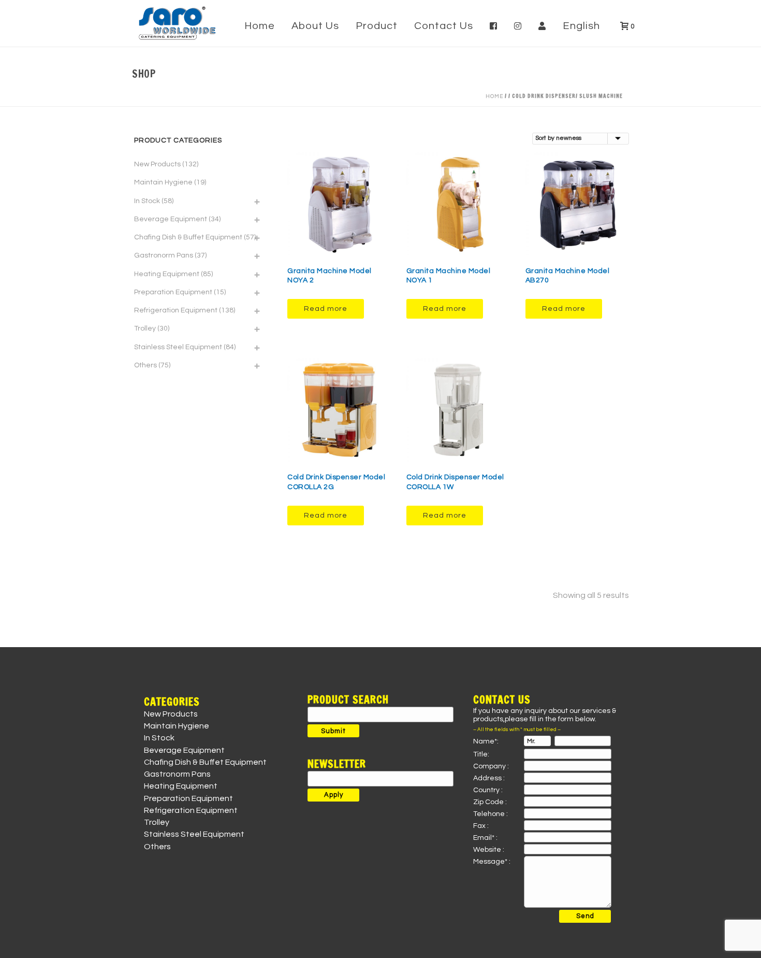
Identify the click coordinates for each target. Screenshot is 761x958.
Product (377, 26)
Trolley (145, 328)
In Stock (147, 201)
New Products (157, 164)
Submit (333, 731)
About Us (315, 26)
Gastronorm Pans (163, 255)
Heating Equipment (166, 274)
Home (259, 26)
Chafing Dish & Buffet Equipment (188, 237)
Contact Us (443, 26)
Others (145, 365)
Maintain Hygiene (163, 182)
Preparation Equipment (173, 292)
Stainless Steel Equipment (178, 347)
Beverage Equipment (170, 219)
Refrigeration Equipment (175, 310)
